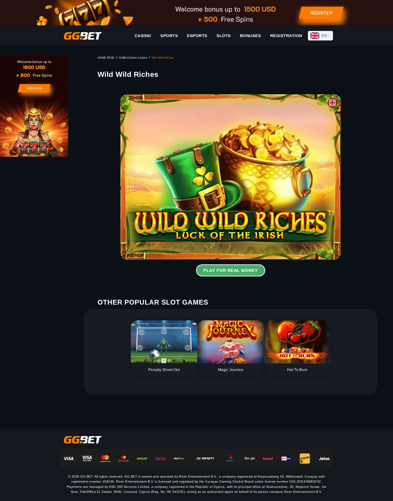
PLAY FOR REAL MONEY (230, 270)
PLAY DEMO (231, 177)
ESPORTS (197, 35)
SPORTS (169, 35)
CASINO (143, 35)
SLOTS (224, 35)
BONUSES (250, 35)
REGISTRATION (286, 35)
